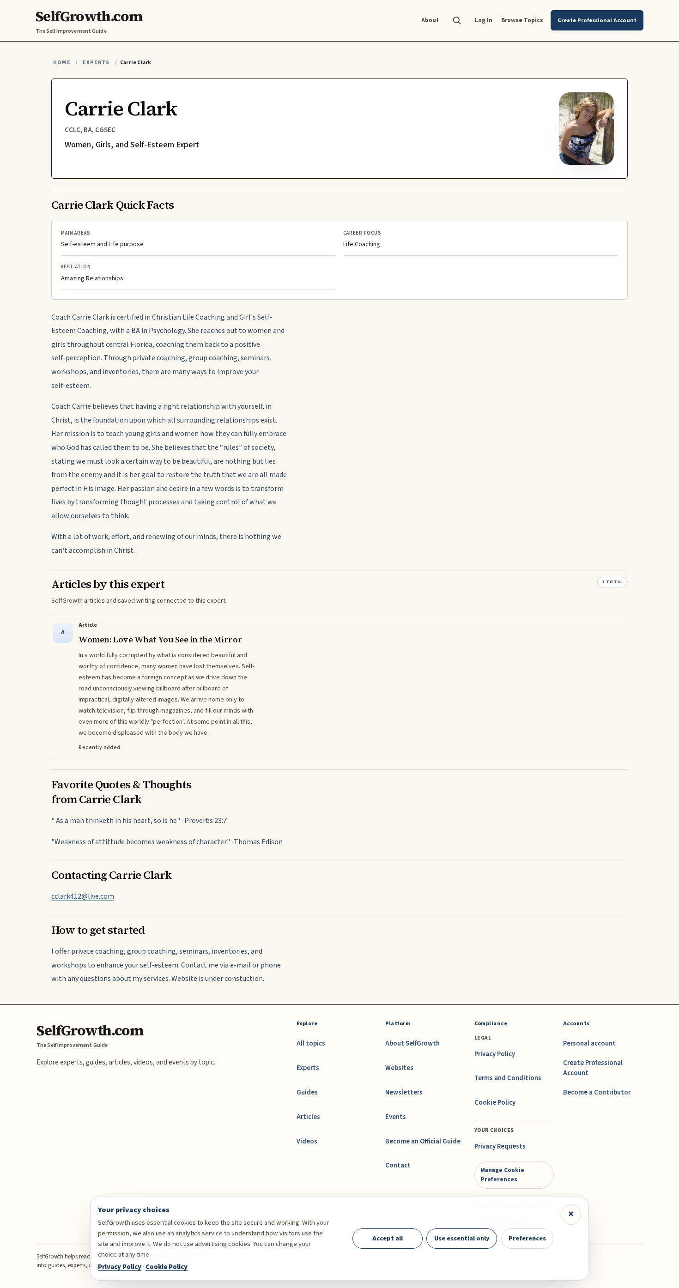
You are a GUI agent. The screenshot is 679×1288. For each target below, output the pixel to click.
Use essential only (462, 1238)
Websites (399, 1068)
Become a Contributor (596, 1092)
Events (395, 1117)
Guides (307, 1092)
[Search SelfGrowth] (457, 20)
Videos (307, 1141)
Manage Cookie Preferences (502, 1175)
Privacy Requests (500, 1146)
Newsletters (404, 1092)
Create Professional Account (593, 1068)
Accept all (387, 1238)
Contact (398, 1165)
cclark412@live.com (82, 896)
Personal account (589, 1043)
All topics (311, 1043)
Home (62, 63)
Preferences (527, 1238)
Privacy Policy (494, 1054)
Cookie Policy (494, 1102)
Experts (96, 63)
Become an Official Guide (423, 1141)
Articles (308, 1117)
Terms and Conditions (507, 1078)
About (430, 20)
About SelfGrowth (412, 1043)
